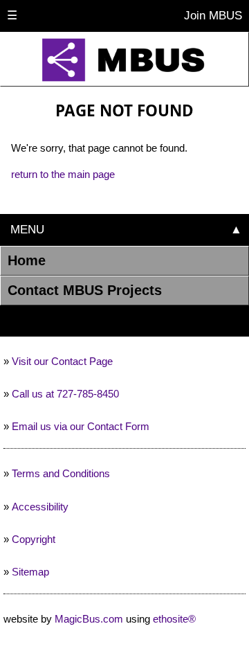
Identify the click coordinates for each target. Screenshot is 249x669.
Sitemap (30, 572)
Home (27, 260)
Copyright (33, 539)
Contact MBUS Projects (85, 290)
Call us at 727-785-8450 (65, 394)
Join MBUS (211, 15)
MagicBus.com (89, 619)
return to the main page (63, 174)
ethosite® (174, 619)
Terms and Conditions (61, 473)
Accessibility (40, 506)
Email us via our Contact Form (80, 426)
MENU (25, 229)
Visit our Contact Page (62, 361)
